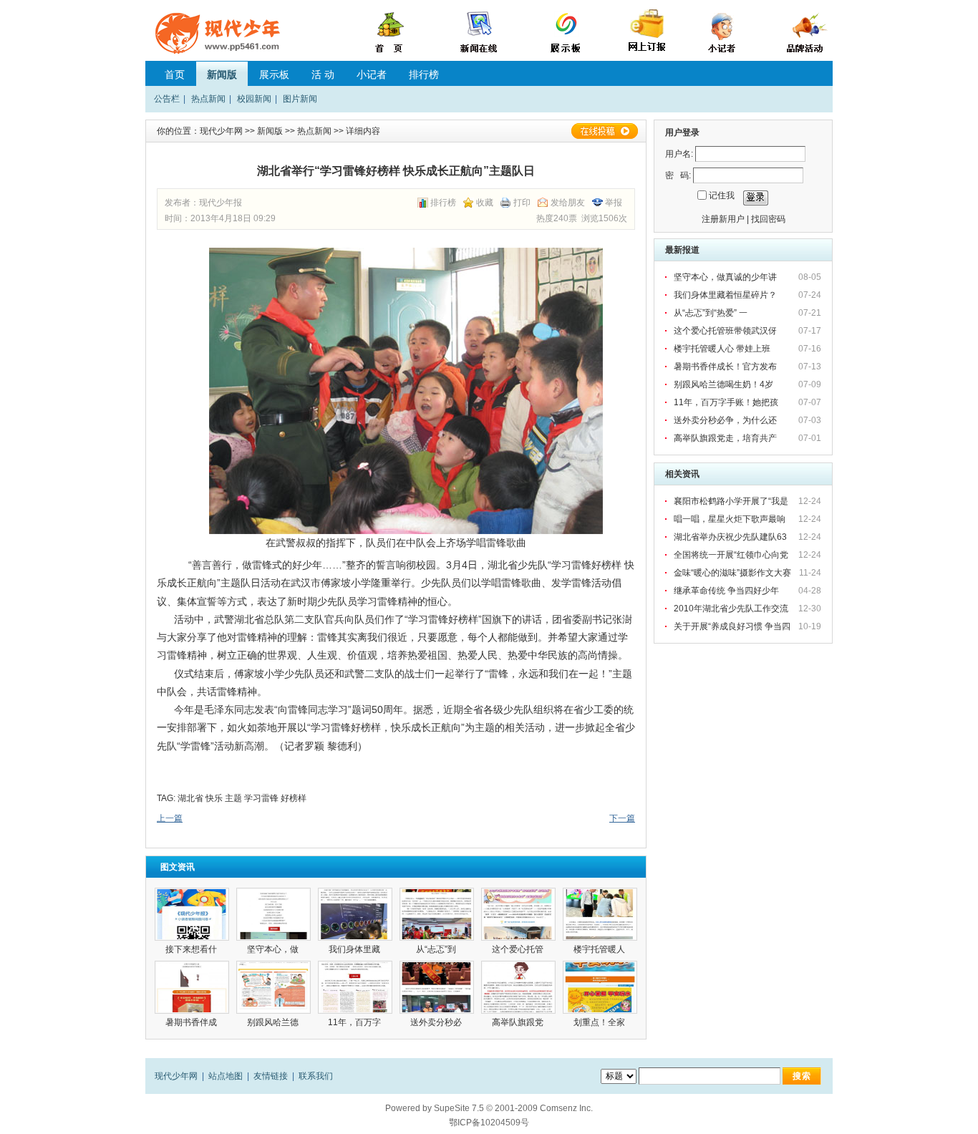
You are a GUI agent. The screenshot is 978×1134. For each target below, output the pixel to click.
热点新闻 (208, 99)
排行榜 (424, 74)
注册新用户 (723, 219)
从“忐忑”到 (437, 949)
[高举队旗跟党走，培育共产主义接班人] (518, 987)
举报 (613, 203)
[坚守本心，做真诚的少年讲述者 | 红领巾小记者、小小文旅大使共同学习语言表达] (273, 914)
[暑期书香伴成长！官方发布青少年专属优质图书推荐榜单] (192, 987)
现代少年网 (221, 131)
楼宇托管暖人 (600, 949)
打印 (522, 203)
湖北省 (190, 798)
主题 (233, 798)
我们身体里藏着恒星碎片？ (726, 295)
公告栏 (167, 99)
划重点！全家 (600, 1022)
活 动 (322, 74)
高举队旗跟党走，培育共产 (726, 438)
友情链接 (270, 1076)
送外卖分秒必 (437, 1022)
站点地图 (225, 1076)
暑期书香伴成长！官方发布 (726, 367)
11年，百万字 (355, 1022)
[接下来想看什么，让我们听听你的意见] (192, 914)
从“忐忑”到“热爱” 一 (712, 313)
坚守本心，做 (274, 949)
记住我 (722, 195)
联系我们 (316, 1076)
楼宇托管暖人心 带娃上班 (723, 349)
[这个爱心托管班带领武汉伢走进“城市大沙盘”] (518, 914)
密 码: (678, 175)
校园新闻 (254, 99)
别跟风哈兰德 (274, 1022)
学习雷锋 (261, 798)
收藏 (484, 203)
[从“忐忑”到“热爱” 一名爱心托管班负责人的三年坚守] (437, 914)
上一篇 (170, 818)
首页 (175, 74)
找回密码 (768, 219)
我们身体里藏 (355, 949)
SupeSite (452, 1108)
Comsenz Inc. (566, 1108)
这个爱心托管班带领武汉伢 (726, 331)
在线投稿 (604, 131)
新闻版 (222, 74)
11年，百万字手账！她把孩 (727, 402)
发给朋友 (568, 203)
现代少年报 (220, 203)
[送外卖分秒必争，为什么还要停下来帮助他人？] (437, 987)
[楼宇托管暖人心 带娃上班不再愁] (600, 914)
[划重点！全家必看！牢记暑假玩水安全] (600, 987)
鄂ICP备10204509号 (489, 1123)
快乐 (214, 798)
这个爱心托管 (519, 949)
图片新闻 (300, 99)
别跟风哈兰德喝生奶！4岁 (724, 384)
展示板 (274, 74)
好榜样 (293, 798)
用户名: (679, 154)
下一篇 (622, 818)
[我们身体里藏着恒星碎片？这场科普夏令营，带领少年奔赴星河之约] (355, 914)
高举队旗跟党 (519, 1022)
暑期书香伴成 (192, 1022)
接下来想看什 (192, 949)
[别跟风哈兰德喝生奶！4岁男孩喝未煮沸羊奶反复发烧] (273, 987)
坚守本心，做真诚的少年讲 (726, 277)
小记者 (372, 74)
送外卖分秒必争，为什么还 (726, 420)
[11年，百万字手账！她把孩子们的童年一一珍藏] (355, 987)
